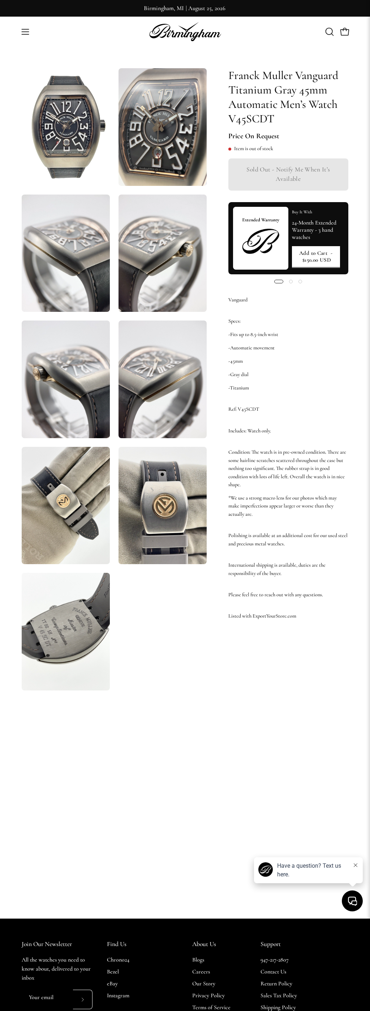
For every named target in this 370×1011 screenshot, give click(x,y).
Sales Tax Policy (279, 995)
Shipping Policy (278, 1007)
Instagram (118, 995)
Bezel (113, 971)
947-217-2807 (275, 959)
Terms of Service (211, 1007)
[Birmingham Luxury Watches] (185, 31)
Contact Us (273, 971)
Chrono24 (118, 959)
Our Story (203, 983)
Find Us (116, 944)
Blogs (198, 959)
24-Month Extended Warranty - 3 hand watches (314, 230)
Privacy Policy (208, 995)
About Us (204, 944)
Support (271, 944)
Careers (201, 971)
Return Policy (276, 983)
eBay (112, 983)
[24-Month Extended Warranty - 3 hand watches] (260, 238)
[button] (329, 32)
